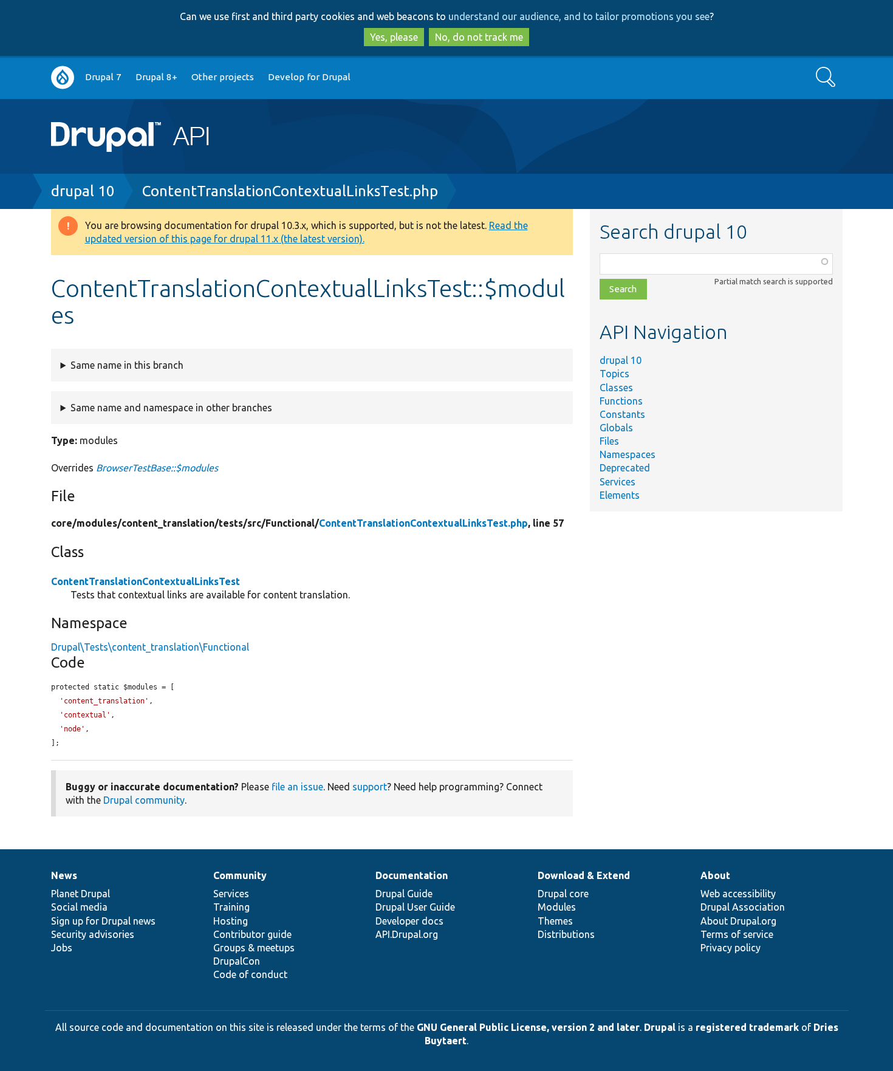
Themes (555, 920)
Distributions (566, 934)
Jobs (61, 947)
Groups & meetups (254, 947)
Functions (621, 400)
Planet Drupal (80, 893)
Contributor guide (252, 934)
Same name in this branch (126, 365)
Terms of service (736, 934)
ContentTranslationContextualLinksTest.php (290, 191)
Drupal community (144, 800)
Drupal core (563, 893)
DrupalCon (236, 961)
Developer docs (409, 920)
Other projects (222, 77)
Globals (616, 427)
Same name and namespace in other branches (171, 407)
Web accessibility (738, 893)
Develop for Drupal (309, 77)
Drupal (660, 1027)
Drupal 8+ (156, 77)
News (64, 875)
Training (231, 907)
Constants (622, 414)
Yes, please (394, 37)
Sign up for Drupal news (103, 920)
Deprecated (625, 467)
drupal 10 (83, 191)
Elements (620, 495)
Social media (79, 907)
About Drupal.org (738, 920)
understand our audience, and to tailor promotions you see (579, 16)
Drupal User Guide (415, 907)
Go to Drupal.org (62, 77)
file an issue (297, 786)
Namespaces (627, 454)
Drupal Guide (404, 893)
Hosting (230, 920)
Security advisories (92, 934)
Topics (614, 373)
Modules (557, 907)
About (715, 875)
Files (609, 441)
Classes (616, 387)
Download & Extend (584, 875)
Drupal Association (742, 907)
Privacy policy (730, 947)
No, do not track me (479, 37)
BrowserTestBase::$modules (157, 467)
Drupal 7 (103, 77)
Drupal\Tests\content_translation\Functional (150, 647)
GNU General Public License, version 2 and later (528, 1027)
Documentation (411, 875)
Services (617, 481)
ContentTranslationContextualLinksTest (145, 581)
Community (240, 875)
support (369, 786)
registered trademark (747, 1027)
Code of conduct (250, 974)
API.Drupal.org (406, 934)
